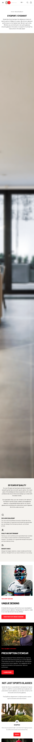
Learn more (8, 672)
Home (12, 11)
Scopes (17, 734)
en (21, 2)
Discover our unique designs (13, 617)
